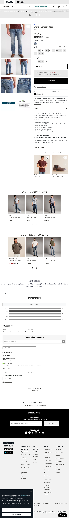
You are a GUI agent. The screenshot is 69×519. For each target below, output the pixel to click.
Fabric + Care (39, 147)
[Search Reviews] (63, 341)
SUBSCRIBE (52, 423)
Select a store (51, 72)
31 (42, 50)
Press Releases (59, 464)
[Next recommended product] (37, 225)
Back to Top (34, 390)
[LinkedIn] (39, 432)
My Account (24, 452)
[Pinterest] (29, 432)
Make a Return (25, 464)
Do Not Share (16, 514)
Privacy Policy (6, 505)
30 (35, 61)
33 (50, 50)
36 (46, 61)
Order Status (47, 460)
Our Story (58, 449)
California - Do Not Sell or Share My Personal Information (48, 485)
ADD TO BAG (51, 81)
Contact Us (47, 457)
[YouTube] (43, 432)
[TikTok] (32, 432)
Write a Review (34, 304)
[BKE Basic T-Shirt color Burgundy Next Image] (48, 164)
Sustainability (59, 461)
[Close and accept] (31, 492)
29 (35, 50)
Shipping (46, 470)
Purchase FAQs (48, 466)
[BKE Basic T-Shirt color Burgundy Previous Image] (36, 164)
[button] (6, 6)
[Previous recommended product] (32, 225)
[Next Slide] (38, 15)
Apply (34, 459)
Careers (57, 455)
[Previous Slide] (30, 15)
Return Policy (48, 463)
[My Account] (59, 6)
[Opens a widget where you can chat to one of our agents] (62, 515)
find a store (36, 413)
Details (36, 109)
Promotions (47, 473)
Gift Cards (24, 461)
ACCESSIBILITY (47, 503)
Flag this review (7, 382)
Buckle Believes (59, 458)
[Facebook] (26, 432)
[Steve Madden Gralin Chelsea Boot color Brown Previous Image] (54, 164)
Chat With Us (48, 449)
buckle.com (24, 495)
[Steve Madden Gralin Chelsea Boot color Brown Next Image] (66, 164)
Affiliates (57, 472)
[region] (16, 503)
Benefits (35, 462)
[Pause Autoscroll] (34, 15)
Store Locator (48, 476)
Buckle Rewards (25, 455)
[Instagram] (36, 432)
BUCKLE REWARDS (41, 6)
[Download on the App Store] (8, 449)
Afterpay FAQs (48, 479)
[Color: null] (35, 44)
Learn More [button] (37, 104)
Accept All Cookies (16, 510)
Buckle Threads (59, 452)
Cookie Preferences (60, 503)
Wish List (23, 458)
